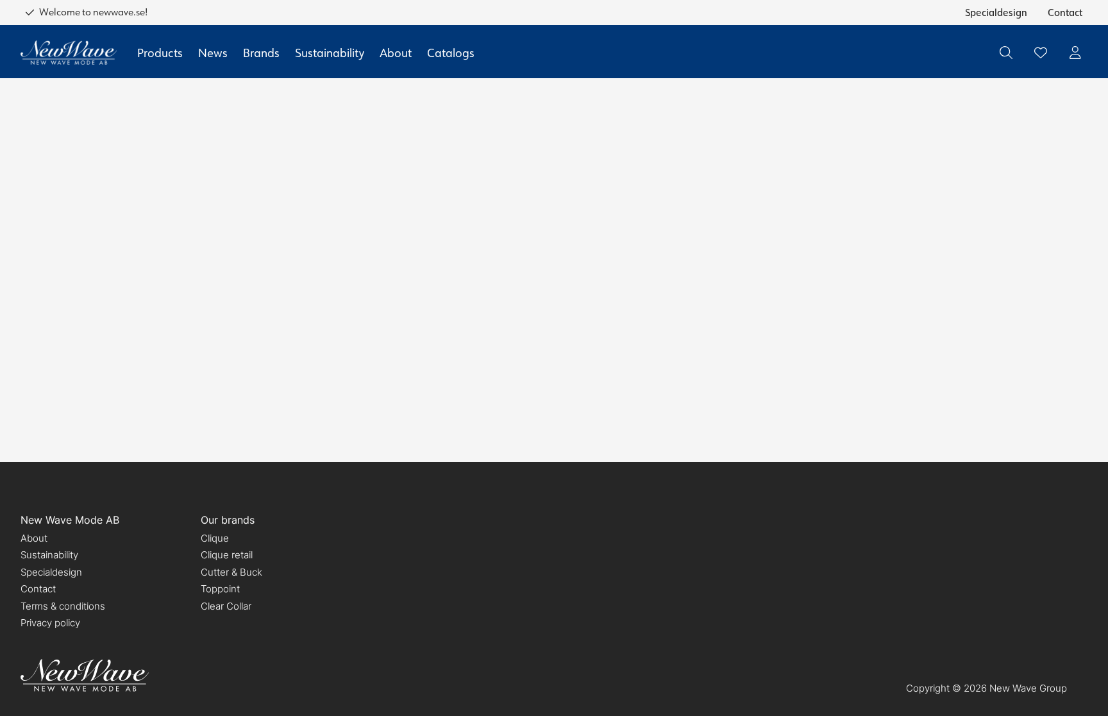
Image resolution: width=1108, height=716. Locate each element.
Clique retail (227, 555)
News (213, 52)
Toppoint (220, 589)
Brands (261, 52)
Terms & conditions (63, 606)
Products (160, 52)
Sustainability (329, 52)
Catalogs (450, 52)
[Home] (69, 53)
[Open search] (1006, 52)
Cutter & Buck (231, 572)
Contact (1065, 12)
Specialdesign (996, 12)
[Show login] (1075, 52)
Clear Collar (226, 606)
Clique (215, 538)
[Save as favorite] (1040, 52)
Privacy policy (50, 623)
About (396, 52)
